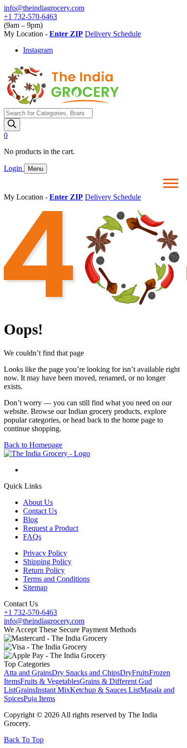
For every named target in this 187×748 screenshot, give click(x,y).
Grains (25, 690)
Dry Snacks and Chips (86, 673)
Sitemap (35, 587)
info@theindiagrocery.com (44, 8)
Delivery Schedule (113, 34)
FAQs (32, 537)
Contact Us (40, 511)
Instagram (38, 50)
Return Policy (44, 570)
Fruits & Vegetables (50, 681)
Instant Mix (52, 690)
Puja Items (39, 698)
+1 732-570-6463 (30, 16)
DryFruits (134, 673)
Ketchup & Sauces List (105, 690)
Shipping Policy (47, 562)
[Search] (12, 124)
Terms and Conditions (56, 579)
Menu (35, 168)
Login (14, 168)
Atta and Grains (28, 673)
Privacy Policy (45, 553)
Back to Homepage (33, 445)
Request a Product (50, 528)
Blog (30, 519)
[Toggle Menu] (170, 183)
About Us (38, 502)
